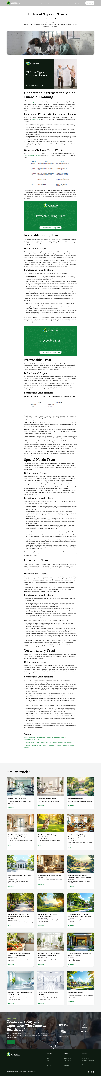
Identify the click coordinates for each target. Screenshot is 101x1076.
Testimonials (62, 3)
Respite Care (66, 1065)
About (48, 1058)
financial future (36, 119)
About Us (46, 3)
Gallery (69, 3)
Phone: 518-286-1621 (86, 1055)
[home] (13, 3)
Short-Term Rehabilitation (69, 1055)
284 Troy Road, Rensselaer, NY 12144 (87, 1063)
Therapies (66, 1063)
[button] (54, 3)
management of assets (33, 102)
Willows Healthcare (32, 1071)
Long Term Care (67, 1060)
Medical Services (67, 1058)
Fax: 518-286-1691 (85, 1058)
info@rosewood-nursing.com (87, 1060)
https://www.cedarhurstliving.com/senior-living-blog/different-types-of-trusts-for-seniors (48, 742)
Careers (80, 3)
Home (40, 3)
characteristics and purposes (32, 155)
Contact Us (90, 3)
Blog (75, 3)
